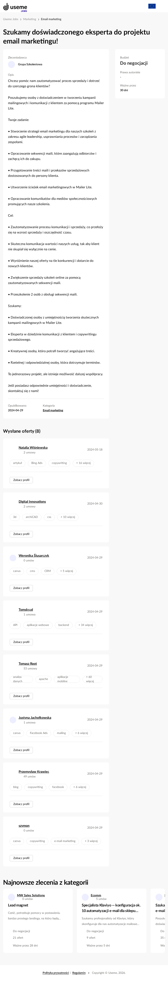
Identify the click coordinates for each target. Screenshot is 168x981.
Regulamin (79, 973)
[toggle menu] (161, 6)
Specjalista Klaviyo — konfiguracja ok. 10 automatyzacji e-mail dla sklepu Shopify (111, 909)
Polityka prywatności (56, 973)
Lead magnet (18, 905)
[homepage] (13, 6)
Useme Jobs (10, 19)
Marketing (29, 19)
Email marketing (51, 19)
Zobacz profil (21, 480)
